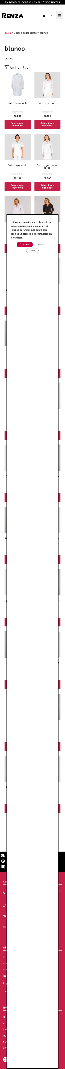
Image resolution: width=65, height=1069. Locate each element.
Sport (6, 1041)
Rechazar (41, 244)
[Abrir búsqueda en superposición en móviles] (51, 15)
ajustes (18, 237)
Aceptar (25, 244)
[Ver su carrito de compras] (43, 16)
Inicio (8, 32)
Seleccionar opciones (17, 124)
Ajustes (32, 250)
